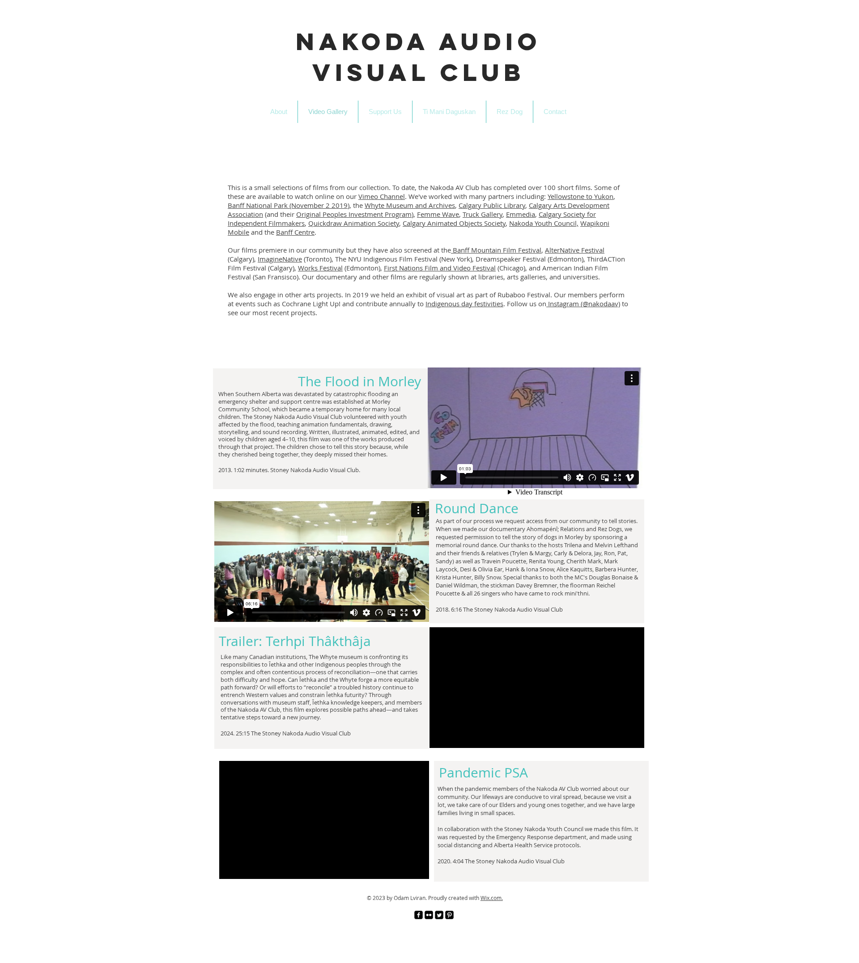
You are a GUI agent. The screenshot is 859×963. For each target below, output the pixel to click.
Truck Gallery (482, 214)
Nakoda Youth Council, (543, 223)
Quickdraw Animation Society (353, 223)
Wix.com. (492, 897)
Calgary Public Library (492, 205)
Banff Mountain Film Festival (496, 249)
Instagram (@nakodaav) (583, 303)
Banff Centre (295, 232)
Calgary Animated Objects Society (454, 223)
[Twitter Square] (439, 915)
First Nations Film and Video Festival (440, 267)
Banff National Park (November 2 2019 (288, 205)
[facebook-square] (418, 915)
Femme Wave (438, 214)
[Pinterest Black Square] (449, 915)
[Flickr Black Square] (429, 915)
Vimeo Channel (381, 196)
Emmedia (520, 214)
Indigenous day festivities (464, 303)
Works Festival (320, 267)
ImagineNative (280, 258)
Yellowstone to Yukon (580, 196)
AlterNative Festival (574, 249)
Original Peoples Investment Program (354, 214)
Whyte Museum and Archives (410, 205)
